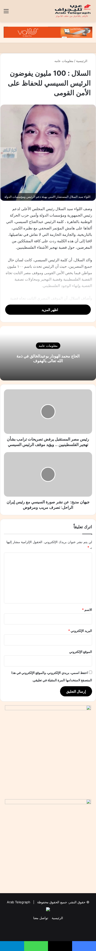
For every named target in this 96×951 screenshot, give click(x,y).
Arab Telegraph (18, 902)
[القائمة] (6, 12)
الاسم (87, 610)
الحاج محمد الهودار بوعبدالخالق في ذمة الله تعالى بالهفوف (48, 358)
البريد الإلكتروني (80, 631)
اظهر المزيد (49, 310)
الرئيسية (82, 61)
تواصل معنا (40, 918)
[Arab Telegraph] (73, 10)
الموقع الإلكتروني (80, 652)
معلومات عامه (63, 61)
